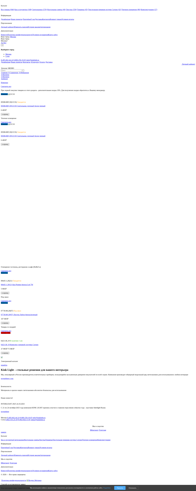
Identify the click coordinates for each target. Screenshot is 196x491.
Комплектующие (149, 10)
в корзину (5, 114)
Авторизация (45, 27)
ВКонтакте (94, 430)
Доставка (38, 19)
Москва (13, 37)
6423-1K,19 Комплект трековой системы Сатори (19, 345)
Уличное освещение (130, 10)
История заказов (33, 27)
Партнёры (27, 19)
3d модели (35, 62)
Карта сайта (53, 35)
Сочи (7, 56)
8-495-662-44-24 (7, 60)
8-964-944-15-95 (24, 420)
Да (2, 43)
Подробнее (107, 488)
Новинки (4, 83)
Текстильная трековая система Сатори (104, 10)
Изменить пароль (20, 27)
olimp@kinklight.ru (38, 420)
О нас (33, 19)
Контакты (46, 19)
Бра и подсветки (23, 10)
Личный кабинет (7, 27)
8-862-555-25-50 (11, 420)
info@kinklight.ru (32, 60)
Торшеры (82, 10)
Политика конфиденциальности (20, 35)
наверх (3, 432)
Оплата (42, 62)
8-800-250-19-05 (20, 60)
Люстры (71, 10)
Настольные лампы (56, 10)
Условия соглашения (40, 35)
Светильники (39, 10)
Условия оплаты (68, 19)
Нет (4, 43)
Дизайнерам (5, 19)
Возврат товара (56, 19)
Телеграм (102, 430)
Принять (120, 488)
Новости (4, 35)
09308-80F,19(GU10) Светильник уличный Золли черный (23, 106)
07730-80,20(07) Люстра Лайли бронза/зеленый (19, 315)
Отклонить (132, 488)
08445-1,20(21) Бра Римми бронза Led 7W (17, 285)
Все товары (7, 10)
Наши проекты (16, 19)
